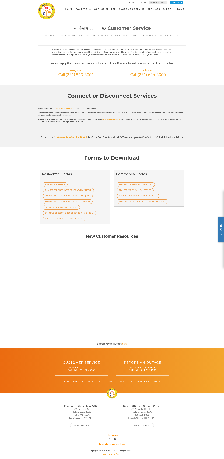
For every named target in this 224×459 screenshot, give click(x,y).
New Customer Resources (162, 36)
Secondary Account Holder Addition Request (67, 196)
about (180, 9)
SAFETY (156, 382)
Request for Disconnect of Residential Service (68, 190)
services (154, 9)
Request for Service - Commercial (135, 184)
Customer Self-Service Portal (70, 137)
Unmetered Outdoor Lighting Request (64, 219)
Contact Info (78, 36)
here (124, 344)
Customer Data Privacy (112, 454)
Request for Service (55, 184)
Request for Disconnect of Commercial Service (142, 201)
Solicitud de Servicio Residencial (61, 207)
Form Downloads (135, 36)
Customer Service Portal (62, 109)
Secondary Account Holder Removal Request (67, 201)
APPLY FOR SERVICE (157, 2)
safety (168, 9)
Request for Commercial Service (135, 190)
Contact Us (130, 2)
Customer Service (132, 9)
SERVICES (122, 382)
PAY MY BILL (79, 382)
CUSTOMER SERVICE (139, 382)
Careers (142, 2)
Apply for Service (57, 36)
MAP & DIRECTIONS (82, 425)
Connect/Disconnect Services (105, 36)
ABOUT (110, 382)
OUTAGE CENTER (96, 382)
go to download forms (111, 119)
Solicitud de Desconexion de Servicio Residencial (69, 213)
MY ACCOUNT (177, 2)
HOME (67, 382)
